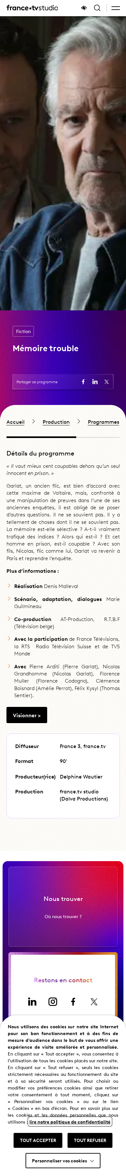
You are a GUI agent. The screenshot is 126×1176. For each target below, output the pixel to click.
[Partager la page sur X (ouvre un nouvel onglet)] (106, 381)
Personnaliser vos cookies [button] (59, 1160)
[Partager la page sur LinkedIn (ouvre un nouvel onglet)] (95, 381)
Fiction (23, 331)
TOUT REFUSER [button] (90, 1140)
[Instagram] (52, 1002)
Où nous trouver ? (63, 916)
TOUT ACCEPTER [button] (38, 1140)
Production (56, 421)
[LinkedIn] (32, 1002)
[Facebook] (73, 1002)
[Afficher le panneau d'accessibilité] (84, 8)
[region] (63, 421)
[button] (115, 8)
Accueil (15, 421)
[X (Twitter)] (94, 1002)
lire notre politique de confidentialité (69, 1121)
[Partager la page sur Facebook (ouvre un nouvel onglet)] (83, 381)
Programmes (103, 421)
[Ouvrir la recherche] (97, 8)
